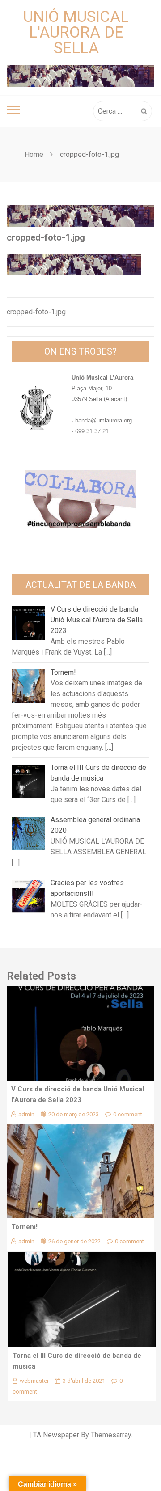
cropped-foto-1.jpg (36, 312)
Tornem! (24, 1227)
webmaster (34, 1380)
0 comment (127, 1114)
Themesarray (111, 1435)
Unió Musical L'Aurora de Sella (76, 32)
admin (26, 1114)
